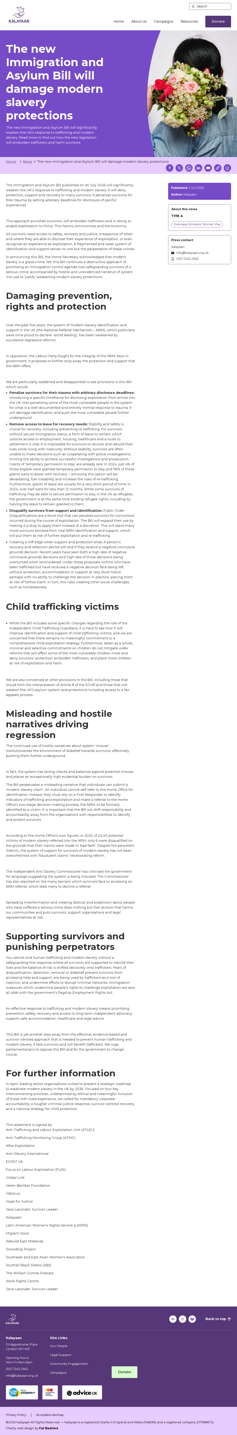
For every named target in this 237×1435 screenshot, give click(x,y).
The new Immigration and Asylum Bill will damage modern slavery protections (103, 162)
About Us (139, 21)
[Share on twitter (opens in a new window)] (179, 168)
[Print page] (227, 168)
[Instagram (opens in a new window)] (182, 1319)
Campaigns (163, 21)
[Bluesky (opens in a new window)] (192, 1319)
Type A (177, 216)
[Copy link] (217, 168)
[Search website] (210, 6)
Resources (189, 21)
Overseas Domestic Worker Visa (197, 224)
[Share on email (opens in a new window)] (208, 168)
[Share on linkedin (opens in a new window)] (198, 168)
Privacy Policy (16, 1415)
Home (119, 21)
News (27, 162)
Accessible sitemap (50, 1415)
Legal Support (60, 1355)
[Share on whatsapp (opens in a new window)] (189, 168)
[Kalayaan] (19, 15)
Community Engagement (69, 1364)
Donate (218, 21)
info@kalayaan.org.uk (192, 253)
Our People (59, 1346)
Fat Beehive (48, 1428)
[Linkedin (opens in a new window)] (173, 1319)
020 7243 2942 (187, 259)
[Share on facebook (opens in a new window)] (169, 168)
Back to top (216, 1319)
